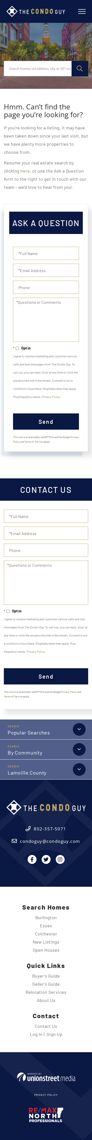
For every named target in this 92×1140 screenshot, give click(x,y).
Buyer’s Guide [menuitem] (46, 976)
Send (46, 421)
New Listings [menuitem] (46, 942)
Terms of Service (34, 441)
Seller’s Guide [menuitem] (46, 984)
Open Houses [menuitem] (46, 950)
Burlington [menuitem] (46, 917)
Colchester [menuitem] (46, 933)
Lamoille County (27, 772)
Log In (36, 1034)
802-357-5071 (50, 829)
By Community (25, 752)
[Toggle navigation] (82, 11)
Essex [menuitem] (46, 925)
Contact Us (46, 1026)
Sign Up (54, 1034)
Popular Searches (29, 732)
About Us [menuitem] (46, 1000)
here (25, 171)
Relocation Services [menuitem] (46, 992)
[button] (80, 68)
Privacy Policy (51, 396)
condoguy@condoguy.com (50, 841)
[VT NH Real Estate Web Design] (46, 1076)
